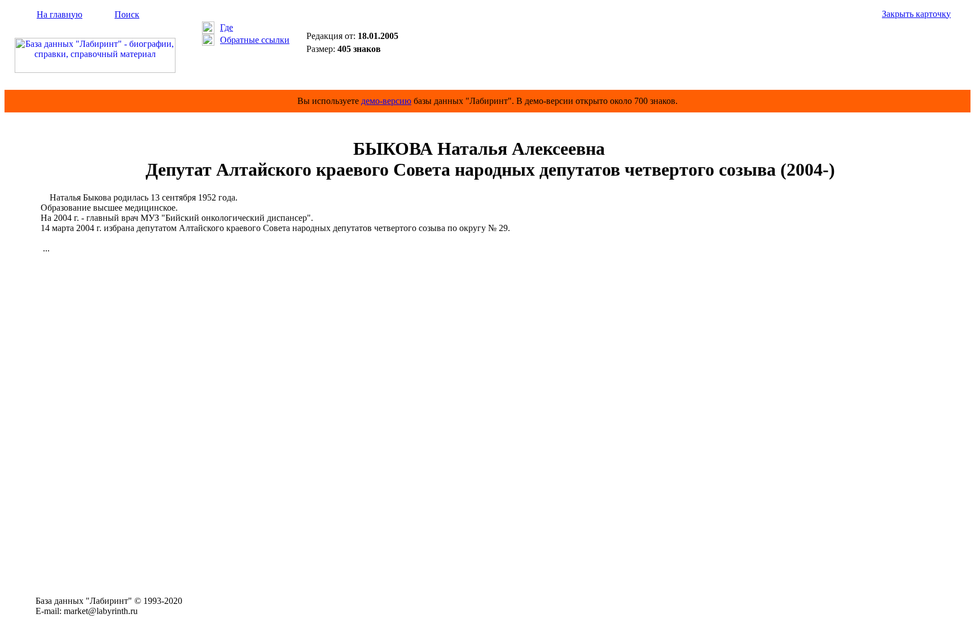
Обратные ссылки (254, 40)
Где (226, 27)
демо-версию (386, 101)
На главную (59, 14)
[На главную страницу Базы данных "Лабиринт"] (95, 70)
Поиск (127, 14)
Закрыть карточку (916, 14)
